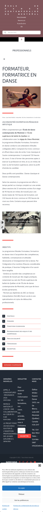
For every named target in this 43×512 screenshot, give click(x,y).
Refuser (21, 494)
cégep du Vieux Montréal (29, 139)
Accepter (21, 488)
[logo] (21, 5)
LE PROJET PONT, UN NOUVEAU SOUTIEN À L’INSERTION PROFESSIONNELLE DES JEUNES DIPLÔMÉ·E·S (11, 431)
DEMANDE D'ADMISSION (12, 365)
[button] (40, 465)
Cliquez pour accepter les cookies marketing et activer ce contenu (21, 222)
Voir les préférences (21, 500)
